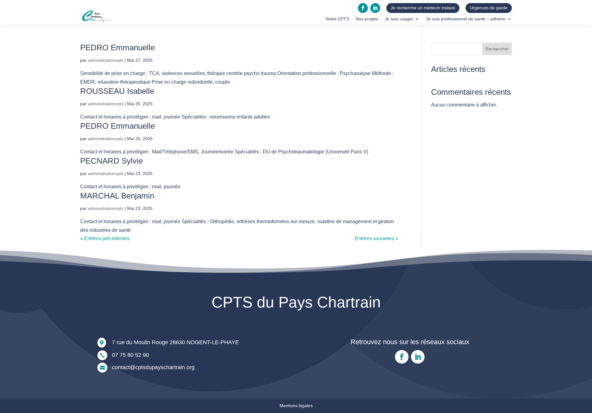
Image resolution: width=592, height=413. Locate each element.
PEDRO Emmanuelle (117, 47)
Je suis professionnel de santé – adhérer (466, 19)
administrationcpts (105, 60)
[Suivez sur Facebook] (363, 8)
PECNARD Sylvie (111, 160)
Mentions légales (296, 405)
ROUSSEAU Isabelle (117, 91)
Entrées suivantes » (376, 238)
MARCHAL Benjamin (117, 195)
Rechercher (497, 48)
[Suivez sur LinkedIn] (375, 8)
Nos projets (367, 19)
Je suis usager (399, 19)
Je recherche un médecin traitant (423, 7)
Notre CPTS (337, 19)
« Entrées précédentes (105, 238)
